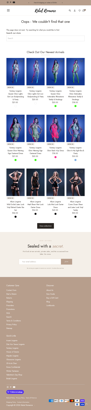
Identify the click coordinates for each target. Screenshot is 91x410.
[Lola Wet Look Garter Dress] (55, 182)
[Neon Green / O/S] (75, 106)
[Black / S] (15, 217)
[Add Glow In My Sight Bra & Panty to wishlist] (81, 117)
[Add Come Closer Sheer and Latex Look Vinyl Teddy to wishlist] (81, 171)
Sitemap (9, 328)
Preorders (10, 305)
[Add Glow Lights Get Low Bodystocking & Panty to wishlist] (41, 61)
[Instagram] (7, 2)
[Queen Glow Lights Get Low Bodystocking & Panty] (15, 71)
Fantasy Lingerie (12, 348)
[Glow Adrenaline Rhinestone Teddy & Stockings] (75, 71)
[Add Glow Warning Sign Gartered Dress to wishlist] (41, 117)
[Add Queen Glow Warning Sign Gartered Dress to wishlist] (21, 117)
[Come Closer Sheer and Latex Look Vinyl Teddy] (75, 182)
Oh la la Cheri (11, 363)
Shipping (9, 301)
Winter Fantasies (12, 371)
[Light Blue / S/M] (75, 160)
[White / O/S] (35, 103)
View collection (46, 226)
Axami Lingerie (11, 340)
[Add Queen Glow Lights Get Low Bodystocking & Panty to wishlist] (21, 61)
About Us (49, 290)
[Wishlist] (79, 11)
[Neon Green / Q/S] (55, 106)
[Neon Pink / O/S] (55, 157)
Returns (9, 298)
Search (9, 317)
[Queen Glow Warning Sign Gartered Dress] (15, 128)
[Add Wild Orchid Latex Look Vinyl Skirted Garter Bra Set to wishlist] (21, 171)
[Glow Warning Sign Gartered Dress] (35, 128)
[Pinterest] (10, 2)
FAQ (8, 313)
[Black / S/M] (35, 214)
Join (66, 262)
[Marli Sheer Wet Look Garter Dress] (35, 182)
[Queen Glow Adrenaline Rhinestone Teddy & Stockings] (55, 71)
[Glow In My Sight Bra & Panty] (75, 128)
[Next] (62, 2)
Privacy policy (20, 398)
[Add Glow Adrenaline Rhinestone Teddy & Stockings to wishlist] (81, 61)
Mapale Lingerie (12, 355)
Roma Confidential (13, 367)
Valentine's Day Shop (14, 375)
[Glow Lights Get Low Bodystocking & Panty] (35, 71)
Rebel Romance (27, 405)
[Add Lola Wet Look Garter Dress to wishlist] (61, 171)
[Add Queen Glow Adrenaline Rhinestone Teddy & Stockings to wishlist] (61, 61)
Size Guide (50, 294)
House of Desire (12, 352)
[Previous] (28, 2)
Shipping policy (11, 402)
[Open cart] (83, 11)
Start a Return (11, 294)
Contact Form (11, 290)
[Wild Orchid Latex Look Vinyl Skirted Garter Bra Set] (15, 182)
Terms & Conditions (13, 320)
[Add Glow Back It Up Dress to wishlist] (61, 117)
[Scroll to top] (86, 404)
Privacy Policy (11, 324)
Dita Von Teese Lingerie (15, 344)
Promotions (10, 309)
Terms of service (31, 398)
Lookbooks (50, 305)
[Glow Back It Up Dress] (55, 128)
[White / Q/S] (15, 106)
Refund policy (10, 398)
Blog (48, 301)
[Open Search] (70, 11)
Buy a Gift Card (52, 298)
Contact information (23, 402)
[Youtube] (14, 2)
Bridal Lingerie (11, 378)
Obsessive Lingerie (13, 359)
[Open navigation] (8, 10)
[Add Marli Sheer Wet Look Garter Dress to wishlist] (41, 171)
